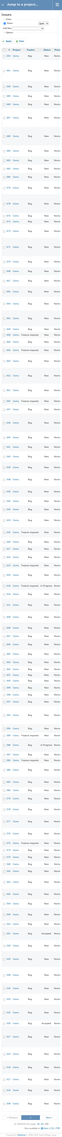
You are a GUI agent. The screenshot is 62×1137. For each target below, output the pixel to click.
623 (8, 565)
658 (8, 335)
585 (8, 770)
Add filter (7, 28)
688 (8, 104)
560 (8, 894)
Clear (21, 41)
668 (8, 271)
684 (8, 151)
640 (8, 456)
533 (8, 999)
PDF (58, 1128)
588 (8, 745)
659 (8, 329)
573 (8, 850)
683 (8, 160)
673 (8, 231)
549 (8, 945)
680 (8, 177)
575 (8, 843)
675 (8, 215)
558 (8, 914)
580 (8, 790)
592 (8, 715)
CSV (52, 1128)
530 (8, 1023)
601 (8, 675)
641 (8, 447)
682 (8, 168)
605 (8, 654)
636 (8, 491)
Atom (45, 1128)
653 (8, 361)
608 (8, 628)
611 (8, 605)
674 (8, 221)
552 (8, 933)
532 (8, 1012)
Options (9, 33)
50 (42, 1124)
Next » (49, 1117)
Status (9, 23)
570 (8, 857)
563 (8, 882)
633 (8, 520)
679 (8, 187)
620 (8, 575)
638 (8, 479)
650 (8, 401)
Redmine (21, 1135)
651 (8, 390)
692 (8, 56)
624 (8, 557)
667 (8, 280)
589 (8, 735)
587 (8, 754)
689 (8, 96)
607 (8, 636)
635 (8, 501)
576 (8, 833)
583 (8, 782)
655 (8, 350)
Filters (9, 19)
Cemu (16, 56)
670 (8, 261)
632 (8, 532)
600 (8, 680)
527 (8, 1036)
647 (8, 409)
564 (8, 871)
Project (16, 50)
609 (8, 617)
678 (8, 203)
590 (8, 728)
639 (8, 467)
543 (8, 959)
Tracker (31, 50)
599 (8, 687)
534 (8, 988)
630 (8, 542)
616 (8, 594)
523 (8, 1054)
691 (8, 70)
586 (8, 760)
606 (8, 644)
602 (8, 669)
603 (8, 662)
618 (8, 586)
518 (8, 1067)
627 (8, 549)
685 (8, 136)
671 (8, 247)
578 (8, 809)
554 (8, 924)
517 (8, 1079)
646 (8, 422)
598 (8, 694)
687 (8, 117)
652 (8, 375)
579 (8, 798)
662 (8, 318)
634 (8, 509)
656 (8, 342)
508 (8, 1103)
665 (8, 291)
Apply (8, 41)
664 (8, 303)
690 (8, 86)
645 (8, 437)
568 (8, 864)
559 (8, 903)
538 (8, 975)
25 (38, 1124)
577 (8, 821)
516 (8, 1090)
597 (8, 701)
